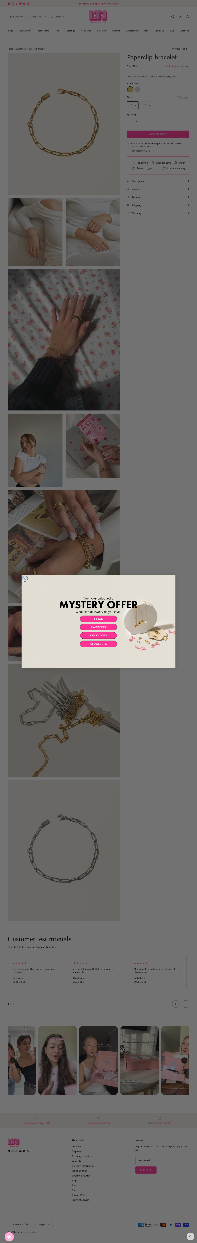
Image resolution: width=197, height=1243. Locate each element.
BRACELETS (98, 643)
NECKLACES (98, 635)
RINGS (98, 618)
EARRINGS (98, 627)
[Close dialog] (25, 578)
